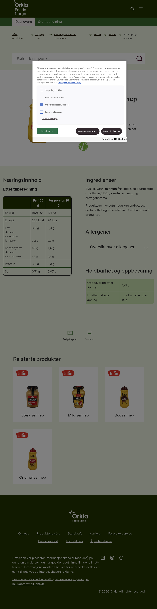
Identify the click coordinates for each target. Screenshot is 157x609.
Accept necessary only (88, 131)
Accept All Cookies (111, 131)
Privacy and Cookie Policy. (69, 83)
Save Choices (47, 131)
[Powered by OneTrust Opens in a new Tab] (113, 140)
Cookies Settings (49, 119)
